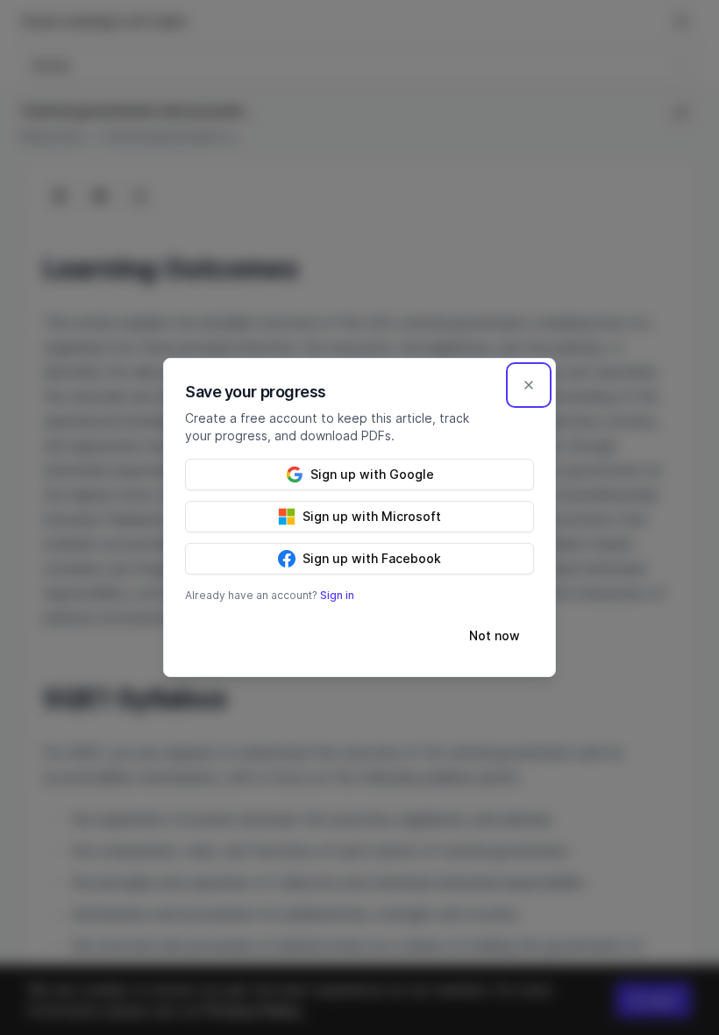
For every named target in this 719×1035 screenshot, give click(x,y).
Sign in (337, 595)
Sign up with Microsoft (372, 516)
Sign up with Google (372, 474)
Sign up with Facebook (372, 558)
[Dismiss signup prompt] (528, 385)
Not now (494, 635)
